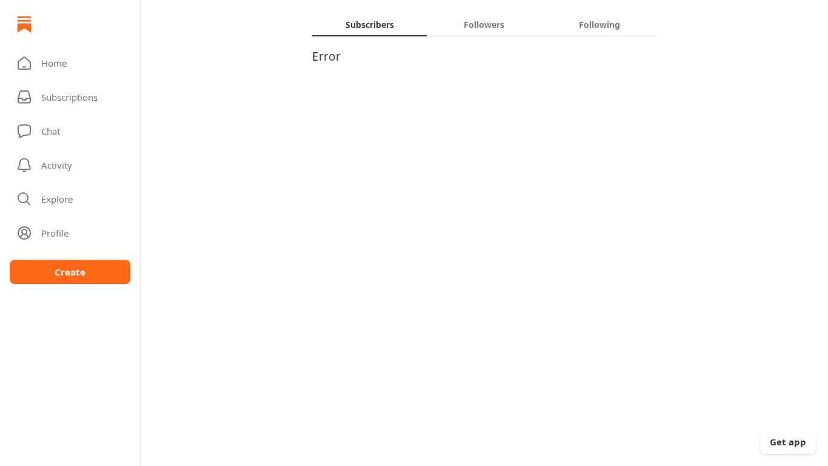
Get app (788, 442)
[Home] (24, 24)
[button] (70, 63)
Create (70, 272)
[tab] (369, 24)
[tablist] (484, 24)
